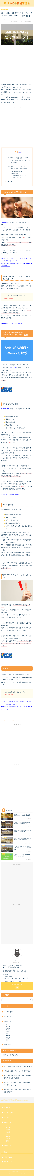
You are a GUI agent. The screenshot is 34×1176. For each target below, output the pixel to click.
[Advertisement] (17, 65)
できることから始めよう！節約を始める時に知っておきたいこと (17, 1084)
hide (19, 152)
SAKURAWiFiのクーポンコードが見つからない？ (20, 161)
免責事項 (24, 1171)
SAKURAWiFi (5, 222)
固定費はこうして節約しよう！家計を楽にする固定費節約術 (17, 1091)
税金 (7, 1033)
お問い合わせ (8, 1157)
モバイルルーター (5, 720)
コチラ (21, 981)
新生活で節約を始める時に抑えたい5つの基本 (18, 1066)
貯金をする (7, 1044)
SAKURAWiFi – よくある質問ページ (13, 323)
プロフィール (8, 1162)
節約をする (4, 9)
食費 (7, 1040)
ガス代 (8, 1026)
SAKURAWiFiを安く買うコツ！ (18, 158)
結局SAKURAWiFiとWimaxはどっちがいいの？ (21, 176)
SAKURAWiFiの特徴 (16, 171)
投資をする (7, 1016)
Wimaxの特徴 (15, 173)
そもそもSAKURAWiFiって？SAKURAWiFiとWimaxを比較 (17, 168)
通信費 (13, 720)
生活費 (8, 1031)
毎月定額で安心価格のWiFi (10, 494)
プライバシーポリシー (13, 1171)
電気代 (8, 1038)
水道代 (8, 1029)
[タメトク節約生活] (17, 3)
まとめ (10, 182)
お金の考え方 (8, 1012)
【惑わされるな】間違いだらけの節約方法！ (17, 1071)
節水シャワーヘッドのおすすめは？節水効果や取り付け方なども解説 (17, 1077)
